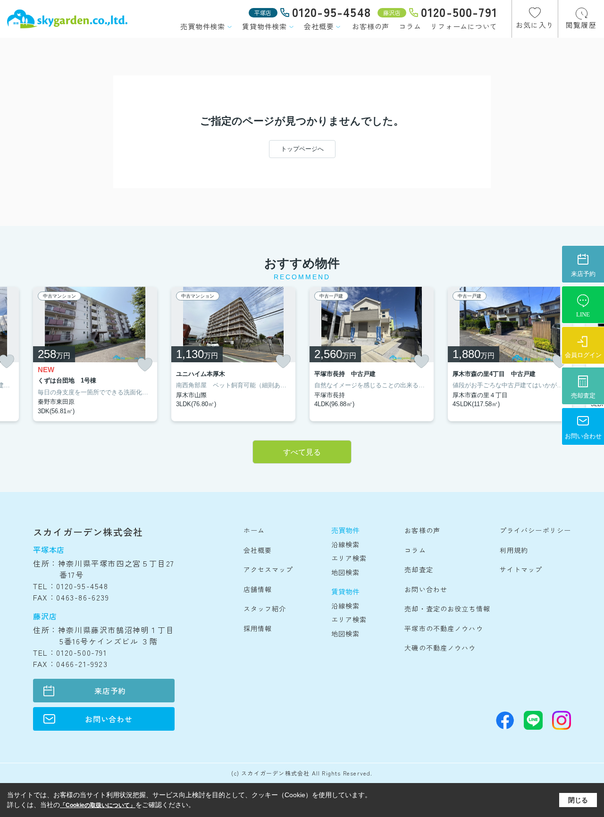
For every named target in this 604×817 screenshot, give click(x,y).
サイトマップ (521, 569)
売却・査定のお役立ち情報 (447, 608)
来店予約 (110, 690)
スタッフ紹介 (264, 608)
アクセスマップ (268, 569)
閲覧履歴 (581, 25)
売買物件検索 (202, 26)
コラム (410, 26)
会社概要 (319, 26)
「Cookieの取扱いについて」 (97, 805)
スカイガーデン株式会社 (88, 532)
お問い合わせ (109, 719)
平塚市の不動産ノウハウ (443, 628)
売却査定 (418, 569)
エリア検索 (349, 558)
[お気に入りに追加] (144, 364)
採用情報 (257, 628)
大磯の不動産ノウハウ (440, 647)
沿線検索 (345, 544)
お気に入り (535, 25)
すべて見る (302, 452)
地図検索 (345, 572)
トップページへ (302, 148)
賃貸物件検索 (264, 26)
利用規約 (514, 550)
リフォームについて (463, 26)
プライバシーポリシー (535, 530)
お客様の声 (370, 26)
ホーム (254, 530)
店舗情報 (257, 589)
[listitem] (95, 354)
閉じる (578, 800)
